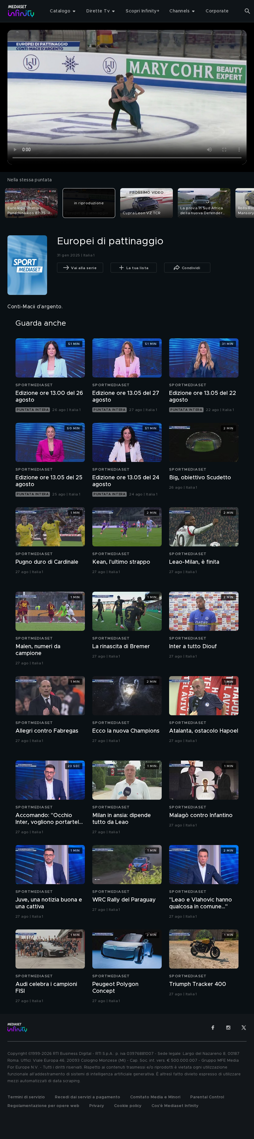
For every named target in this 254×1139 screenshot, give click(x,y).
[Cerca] (247, 11)
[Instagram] (228, 1027)
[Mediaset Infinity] (21, 11)
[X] (244, 1027)
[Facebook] (213, 1027)
